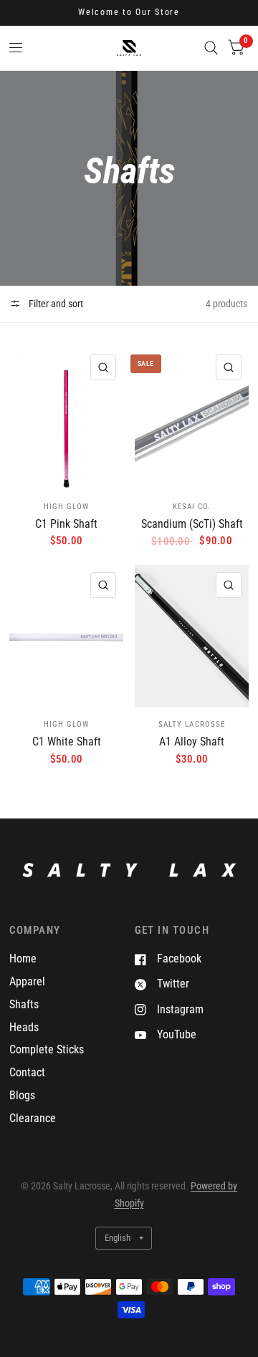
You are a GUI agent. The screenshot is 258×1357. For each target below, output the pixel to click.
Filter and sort (55, 303)
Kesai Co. (192, 506)
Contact (27, 1072)
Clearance (32, 1118)
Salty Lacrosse (191, 724)
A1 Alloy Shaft (191, 741)
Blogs (22, 1095)
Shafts (24, 1004)
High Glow (66, 506)
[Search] (211, 48)
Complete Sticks (46, 1049)
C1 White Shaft (66, 741)
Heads (24, 1027)
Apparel (27, 981)
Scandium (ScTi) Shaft (192, 524)
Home (23, 958)
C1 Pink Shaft (66, 524)
